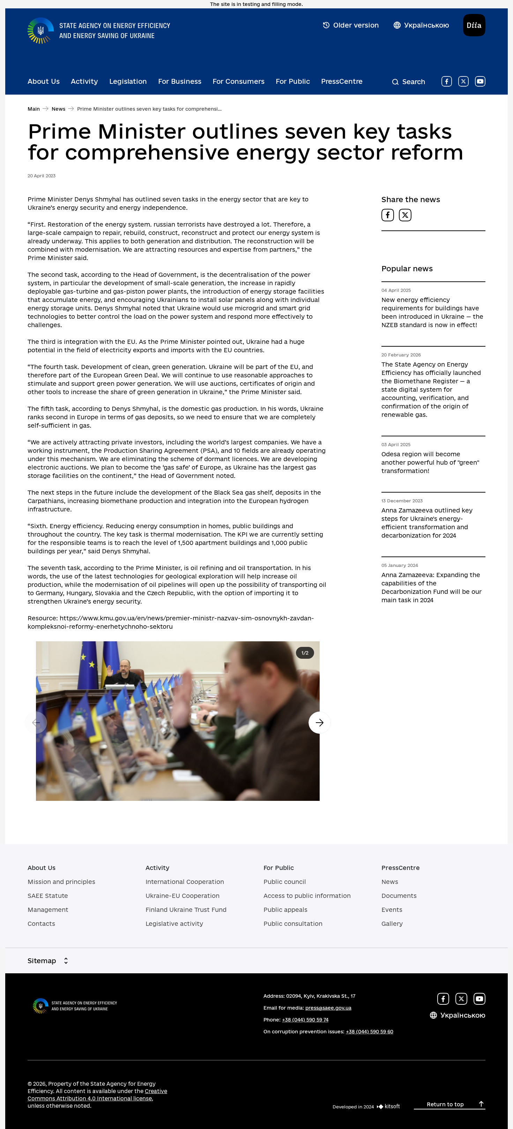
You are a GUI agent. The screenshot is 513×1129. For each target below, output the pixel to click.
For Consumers (239, 81)
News (58, 109)
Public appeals (285, 909)
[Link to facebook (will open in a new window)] (446, 81)
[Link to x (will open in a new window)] (463, 81)
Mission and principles (61, 881)
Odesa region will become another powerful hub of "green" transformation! (430, 462)
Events (391, 909)
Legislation (128, 81)
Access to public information (307, 895)
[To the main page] (99, 29)
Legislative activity (174, 923)
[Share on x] (405, 215)
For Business (179, 81)
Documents (399, 895)
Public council (284, 881)
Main (34, 109)
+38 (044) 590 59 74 (305, 1020)
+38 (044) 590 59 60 (369, 1031)
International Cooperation (185, 881)
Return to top (445, 1104)
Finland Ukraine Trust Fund (186, 909)
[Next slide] (319, 722)
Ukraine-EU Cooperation (183, 895)
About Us (44, 81)
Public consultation (292, 923)
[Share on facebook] (387, 215)
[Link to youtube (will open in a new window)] (480, 81)
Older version (356, 25)
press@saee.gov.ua (328, 1008)
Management (48, 909)
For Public (293, 81)
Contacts (41, 923)
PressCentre (342, 81)
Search (413, 82)
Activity (84, 81)
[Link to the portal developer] (387, 1106)
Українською (426, 25)
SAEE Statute (48, 895)
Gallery (392, 923)
